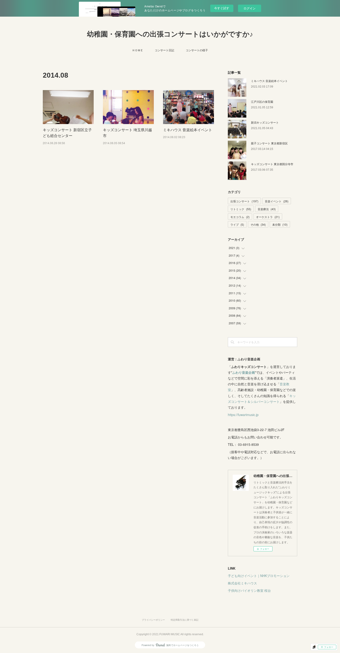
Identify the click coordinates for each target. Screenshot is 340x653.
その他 (258, 224)
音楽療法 (267, 209)
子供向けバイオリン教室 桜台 (249, 590)
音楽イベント (276, 201)
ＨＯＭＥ (137, 50)
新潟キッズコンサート (265, 122)
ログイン (250, 8)
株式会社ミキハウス (242, 583)
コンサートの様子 (197, 50)
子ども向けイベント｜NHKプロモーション (259, 575)
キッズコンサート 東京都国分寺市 (272, 164)
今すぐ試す (221, 8)
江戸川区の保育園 (262, 101)
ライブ (237, 224)
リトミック (240, 209)
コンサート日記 (164, 50)
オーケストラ (268, 217)
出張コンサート (244, 201)
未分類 (279, 224)
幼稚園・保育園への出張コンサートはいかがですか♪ (170, 34)
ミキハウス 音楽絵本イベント (187, 129)
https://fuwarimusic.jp (243, 414)
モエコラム (240, 217)
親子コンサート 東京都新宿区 (269, 143)
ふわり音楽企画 (243, 372)
